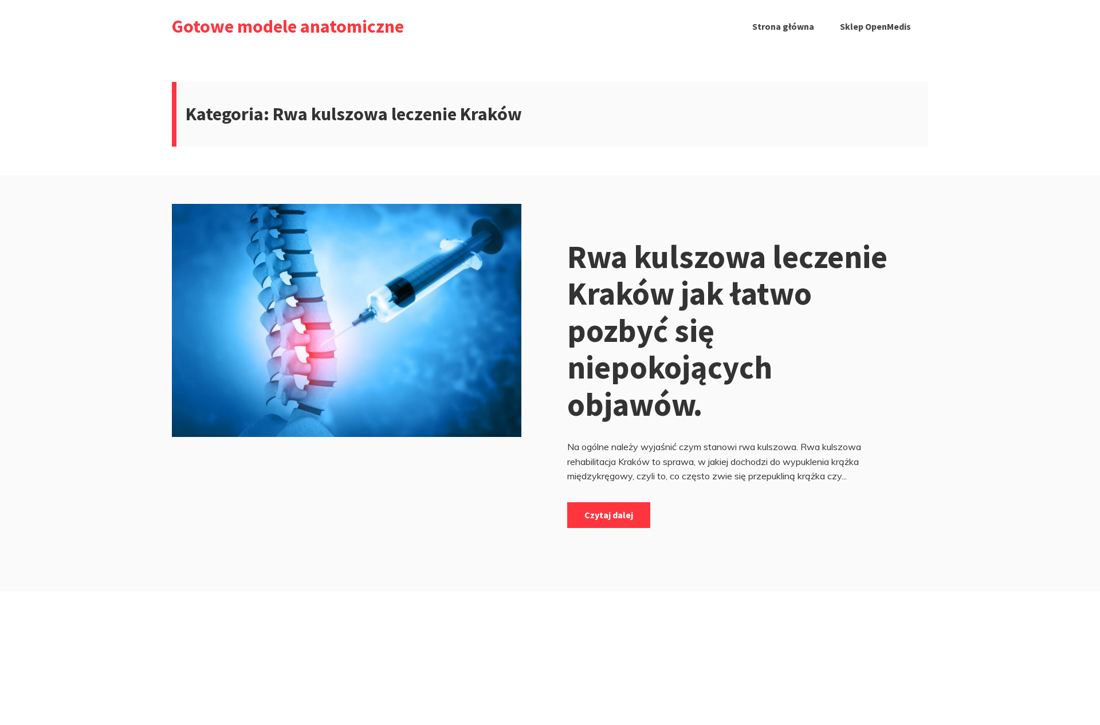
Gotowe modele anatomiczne (288, 26)
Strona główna (783, 26)
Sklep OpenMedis (875, 26)
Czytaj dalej (608, 515)
